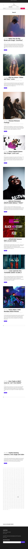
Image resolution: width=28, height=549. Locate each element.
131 (23, 481)
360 (3, 509)
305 (12, 502)
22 (21, 469)
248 (18, 495)
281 (12, 499)
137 (12, 483)
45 (19, 472)
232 (10, 494)
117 (19, 480)
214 (21, 491)
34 (21, 470)
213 (19, 491)
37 (5, 472)
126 (14, 481)
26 (7, 470)
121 (5, 481)
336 (3, 506)
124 (10, 481)
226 (21, 492)
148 (10, 484)
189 (19, 488)
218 (7, 492)
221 (12, 492)
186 (14, 488)
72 (3, 476)
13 (5, 469)
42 (14, 472)
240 (3, 495)
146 (7, 484)
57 (19, 473)
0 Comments (21, 41)
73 (5, 476)
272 (18, 498)
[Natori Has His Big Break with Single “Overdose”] (14, 26)
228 (3, 494)
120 (3, 481)
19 (16, 469)
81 (19, 476)
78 (14, 476)
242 (7, 495)
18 (14, 469)
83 (23, 476)
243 (9, 495)
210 (14, 491)
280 (10, 499)
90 (14, 477)
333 (19, 505)
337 (5, 506)
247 (16, 495)
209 (12, 491)
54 (14, 473)
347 (23, 506)
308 (18, 502)
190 (21, 488)
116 (18, 480)
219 (9, 492)
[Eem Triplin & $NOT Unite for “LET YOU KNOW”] (14, 352)
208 (10, 491)
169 (5, 487)
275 (23, 498)
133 (5, 483)
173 (12, 487)
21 (19, 469)
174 (14, 487)
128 (18, 481)
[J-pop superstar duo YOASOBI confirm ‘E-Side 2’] (14, 262)
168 (3, 487)
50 (7, 473)
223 (16, 492)
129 (19, 481)
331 (16, 505)
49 (5, 473)
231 (9, 494)
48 (3, 473)
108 (3, 480)
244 (10, 495)
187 (16, 488)
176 (18, 487)
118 (21, 480)
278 (7, 499)
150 (14, 484)
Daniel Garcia (20, 312)
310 (21, 502)
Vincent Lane (17, 41)
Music (10, 41)
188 (18, 488)
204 (3, 491)
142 (21, 483)
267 (9, 498)
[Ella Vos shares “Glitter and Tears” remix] (14, 65)
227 (23, 492)
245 (12, 495)
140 (18, 483)
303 (9, 502)
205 (5, 491)
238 (21, 494)
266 (7, 498)
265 (5, 498)
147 (9, 484)
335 (23, 505)
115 (16, 480)
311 (23, 502)
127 (16, 481)
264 (3, 498)
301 (5, 502)
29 (12, 470)
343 (16, 506)
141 (19, 483)
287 (23, 499)
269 (12, 498)
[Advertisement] (14, 517)
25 (5, 470)
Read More (5, 131)
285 (19, 499)
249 (19, 495)
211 (16, 491)
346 (21, 506)
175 (16, 487)
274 (21, 498)
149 (12, 484)
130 (21, 481)
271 (16, 498)
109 (5, 480)
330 (14, 505)
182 (7, 488)
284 (18, 499)
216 (3, 492)
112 (10, 480)
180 (3, 488)
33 (19, 470)
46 (21, 472)
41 (12, 472)
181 (5, 488)
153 (19, 484)
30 (14, 470)
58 (21, 473)
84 (3, 477)
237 (19, 494)
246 (14, 495)
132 (3, 483)
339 (9, 506)
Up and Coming (13, 41)
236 (18, 494)
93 (19, 477)
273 (19, 498)
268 (10, 498)
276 (3, 499)
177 (19, 487)
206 (7, 491)
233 (12, 494)
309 (19, 502)
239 (23, 494)
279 (9, 499)
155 (23, 484)
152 (18, 484)
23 (23, 469)
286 (21, 499)
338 (7, 506)
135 (9, 483)
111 (9, 480)
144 (3, 484)
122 (7, 481)
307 (16, 502)
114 (14, 480)
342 (14, 506)
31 (16, 470)
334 (21, 505)
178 (21, 487)
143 (23, 483)
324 (3, 505)
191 (23, 488)
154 (21, 484)
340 (10, 506)
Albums (10, 312)
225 (19, 492)
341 (12, 506)
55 (16, 473)
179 (23, 487)
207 (9, 491)
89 (12, 477)
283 (16, 499)
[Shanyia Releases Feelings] (14, 105)
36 (3, 472)
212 (18, 491)
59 (23, 473)
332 (18, 505)
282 (14, 499)
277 (5, 499)
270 (14, 498)
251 (23, 495)
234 (14, 494)
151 (16, 484)
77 (12, 476)
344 (18, 506)
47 (23, 472)
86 (7, 477)
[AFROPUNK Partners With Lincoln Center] (14, 226)
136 (10, 483)
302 (7, 502)
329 (12, 505)
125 (12, 481)
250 (21, 495)
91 (16, 477)
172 (10, 487)
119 (23, 480)
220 (10, 492)
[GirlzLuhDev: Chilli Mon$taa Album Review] (14, 297)
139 (16, 483)
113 (12, 480)
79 (16, 476)
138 (14, 483)
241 (5, 495)
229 (5, 494)
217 (5, 492)
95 (23, 477)
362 (7, 509)
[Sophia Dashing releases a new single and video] (14, 424)
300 (3, 502)
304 (10, 502)
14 (7, 469)
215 (23, 491)
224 (18, 492)
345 (19, 506)
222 (14, 492)
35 (23, 470)
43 (16, 472)
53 (12, 473)
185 (12, 488)
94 (21, 477)
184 (10, 488)
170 (7, 487)
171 (9, 487)
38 (7, 472)
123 (9, 481)
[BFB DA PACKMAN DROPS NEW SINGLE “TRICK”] (14, 183)
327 (9, 505)
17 (12, 469)
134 (7, 483)
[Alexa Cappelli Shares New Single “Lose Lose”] (14, 142)
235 (16, 494)
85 (5, 477)
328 (10, 505)
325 (5, 505)
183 (9, 488)
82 (21, 476)
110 (7, 480)
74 (7, 476)
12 (3, 469)
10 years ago (5, 533)
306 (14, 502)
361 (5, 509)
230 (7, 494)
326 (7, 505)
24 (3, 470)
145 (5, 484)
